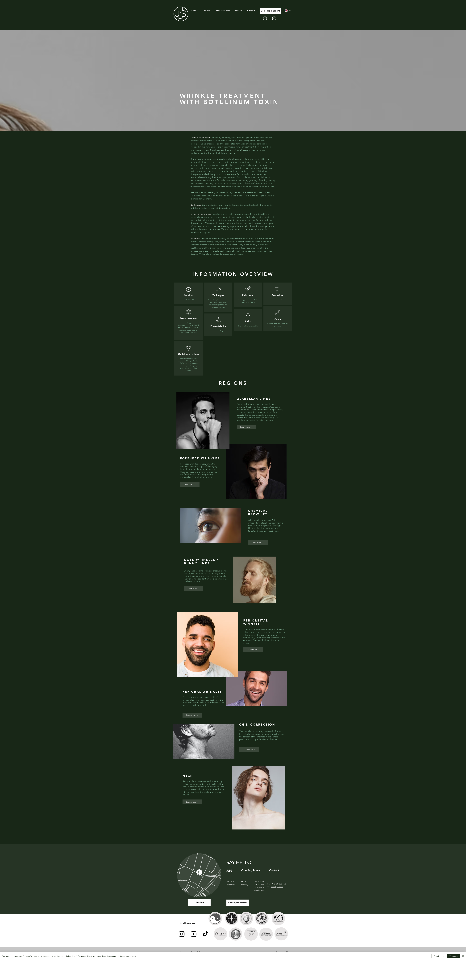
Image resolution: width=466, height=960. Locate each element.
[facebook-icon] (265, 18)
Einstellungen (439, 956)
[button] (190, 484)
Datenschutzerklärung (128, 956)
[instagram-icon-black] (181, 934)
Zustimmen (453, 956)
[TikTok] (205, 934)
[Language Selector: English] (287, 11)
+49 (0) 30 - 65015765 (278, 884)
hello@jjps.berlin (277, 887)
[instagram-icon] (274, 18)
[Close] (463, 956)
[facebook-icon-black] (193, 934)
